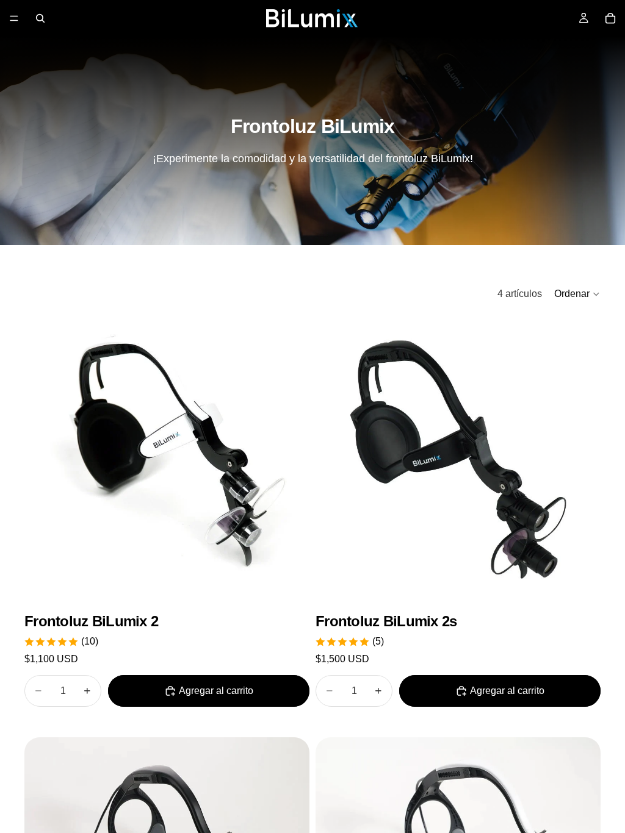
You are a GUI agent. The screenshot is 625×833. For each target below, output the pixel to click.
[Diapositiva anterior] (42, 459)
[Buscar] (40, 18)
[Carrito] (610, 18)
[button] (577, 294)
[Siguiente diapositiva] (291, 459)
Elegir (301, 582)
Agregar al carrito (216, 690)
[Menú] (14, 18)
